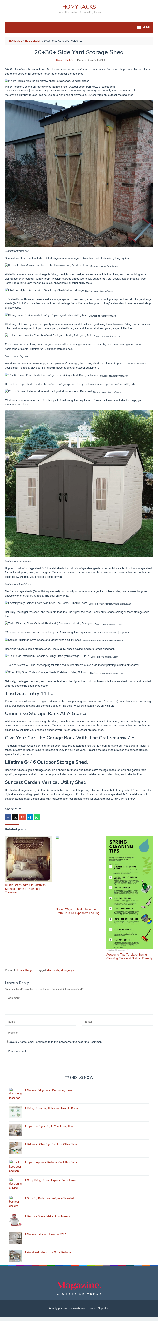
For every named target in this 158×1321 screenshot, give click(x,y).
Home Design (25, 970)
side (56, 970)
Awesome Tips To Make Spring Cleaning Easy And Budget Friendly (129, 956)
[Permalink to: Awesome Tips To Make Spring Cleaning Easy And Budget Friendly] (129, 894)
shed (49, 970)
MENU (146, 27)
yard (73, 970)
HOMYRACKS (79, 6)
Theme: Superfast (99, 1308)
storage (65, 970)
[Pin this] (22, 817)
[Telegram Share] (30, 817)
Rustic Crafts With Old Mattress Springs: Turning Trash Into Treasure (25, 888)
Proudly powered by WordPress (67, 1308)
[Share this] (8, 817)
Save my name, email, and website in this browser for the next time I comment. (55, 1042)
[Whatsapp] (37, 817)
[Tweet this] (15, 817)
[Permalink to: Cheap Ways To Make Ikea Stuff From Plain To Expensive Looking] (79, 871)
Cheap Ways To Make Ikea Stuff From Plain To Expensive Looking (77, 911)
